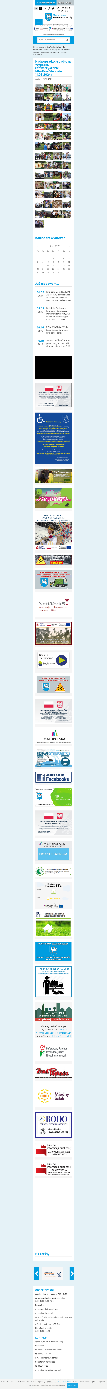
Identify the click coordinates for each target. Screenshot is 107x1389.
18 (63, 266)
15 (48, 266)
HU (58, 11)
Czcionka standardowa (49, 8)
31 (58, 273)
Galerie (46, 49)
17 (58, 266)
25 (64, 269)
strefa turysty (65, 3)
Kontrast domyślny (36, 8)
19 (69, 266)
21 (42, 269)
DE (66, 11)
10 (58, 262)
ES (62, 11)
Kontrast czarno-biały (40, 8)
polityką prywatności (62, 1382)
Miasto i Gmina (62, 16)
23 (53, 269)
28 (43, 273)
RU (62, 8)
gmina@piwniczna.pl (49, 1358)
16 (53, 266)
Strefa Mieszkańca (54, 47)
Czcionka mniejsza (45, 8)
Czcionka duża (53, 8)
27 (38, 273)
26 (69, 269)
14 (43, 266)
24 (59, 269)
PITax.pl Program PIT (61, 1036)
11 (63, 262)
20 (38, 269)
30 (53, 273)
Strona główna (38, 47)
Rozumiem (72, 1385)
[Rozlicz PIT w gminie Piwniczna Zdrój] (53, 1012)
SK (66, 8)
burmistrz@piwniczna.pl (51, 1370)
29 (48, 273)
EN (58, 8)
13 (37, 266)
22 (48, 269)
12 (69, 262)
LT (70, 8)
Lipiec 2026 (53, 246)
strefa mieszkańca (46, 3)
